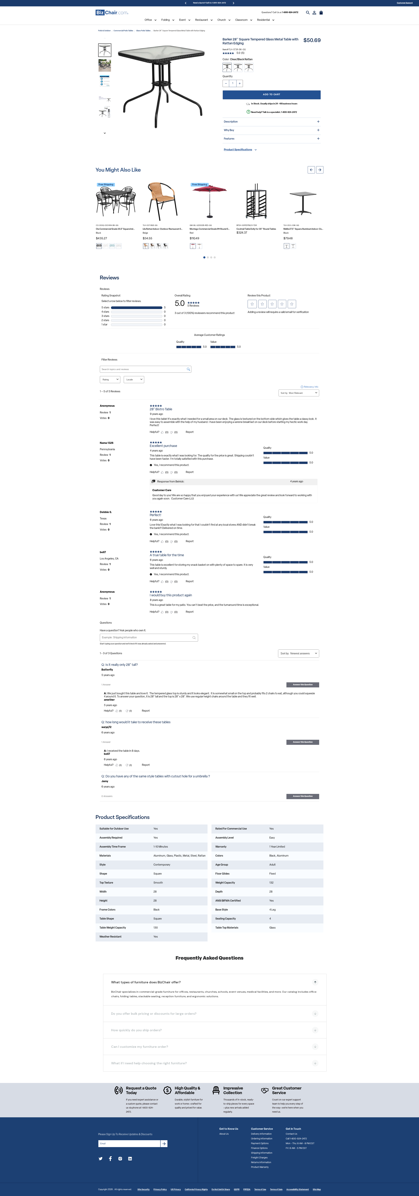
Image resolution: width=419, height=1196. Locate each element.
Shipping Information (261, 1153)
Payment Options (260, 1143)
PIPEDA (246, 1190)
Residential (263, 20)
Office (148, 20)
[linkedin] (130, 1159)
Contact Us (291, 1134)
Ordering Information (261, 1139)
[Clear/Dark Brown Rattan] (248, 67)
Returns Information (261, 1162)
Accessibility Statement (297, 1190)
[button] (104, 50)
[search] (308, 13)
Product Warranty (260, 1167)
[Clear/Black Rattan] (227, 67)
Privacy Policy (160, 1190)
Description (231, 122)
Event (182, 20)
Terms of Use (260, 1190)
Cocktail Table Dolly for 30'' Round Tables (256, 229)
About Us (224, 1134)
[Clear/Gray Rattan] (238, 67)
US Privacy (176, 1190)
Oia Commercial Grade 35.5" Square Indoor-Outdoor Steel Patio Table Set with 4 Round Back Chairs (116, 229)
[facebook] (110, 1159)
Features (229, 139)
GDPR (236, 1190)
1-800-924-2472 (290, 12)
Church (222, 20)
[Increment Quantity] (239, 83)
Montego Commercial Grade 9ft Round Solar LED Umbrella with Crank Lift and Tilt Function (210, 229)
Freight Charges (259, 1158)
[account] (314, 13)
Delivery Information (261, 1134)
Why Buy (229, 130)
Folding (165, 20)
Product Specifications (238, 150)
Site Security (143, 1190)
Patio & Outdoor (104, 31)
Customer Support (405, 3)
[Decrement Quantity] (226, 83)
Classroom (241, 20)
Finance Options (259, 1148)
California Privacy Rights (196, 1190)
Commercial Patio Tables (123, 31)
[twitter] (100, 1159)
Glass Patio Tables (143, 31)
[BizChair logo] (112, 13)
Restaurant (201, 20)
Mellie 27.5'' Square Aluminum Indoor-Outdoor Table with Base (303, 229)
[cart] (321, 14)
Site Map (317, 1190)
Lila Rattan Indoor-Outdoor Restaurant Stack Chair (163, 229)
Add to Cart (271, 94)
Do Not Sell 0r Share (221, 1190)
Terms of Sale (276, 1190)
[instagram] (120, 1159)
